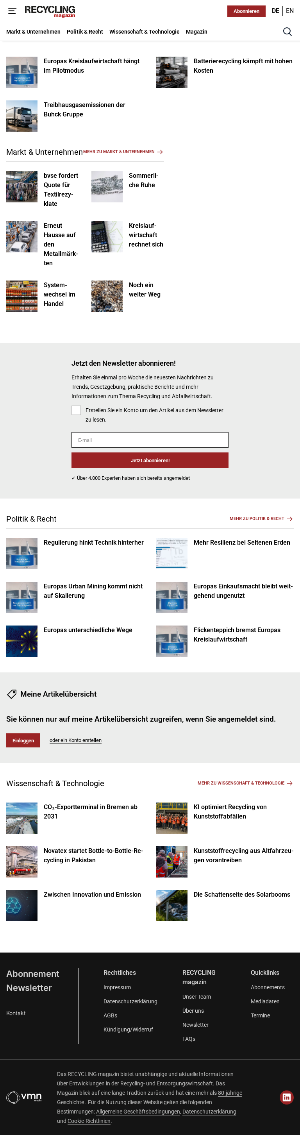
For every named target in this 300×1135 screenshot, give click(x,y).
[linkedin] (287, 1097)
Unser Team (196, 997)
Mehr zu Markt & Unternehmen (119, 151)
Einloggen (23, 741)
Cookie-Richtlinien (89, 1121)
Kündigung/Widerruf (128, 1029)
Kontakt (16, 1013)
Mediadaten (265, 1001)
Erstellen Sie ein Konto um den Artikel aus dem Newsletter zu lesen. (154, 415)
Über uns (193, 1011)
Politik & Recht (31, 519)
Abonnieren (246, 11)
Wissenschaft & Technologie (55, 783)
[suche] (287, 31)
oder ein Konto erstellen (76, 740)
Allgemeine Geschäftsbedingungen (138, 1111)
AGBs (110, 1015)
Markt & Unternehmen (44, 152)
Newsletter (29, 988)
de (275, 10)
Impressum (117, 987)
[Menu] (12, 11)
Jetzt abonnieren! (150, 460)
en (290, 10)
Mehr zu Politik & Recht (257, 518)
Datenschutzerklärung (130, 1001)
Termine (260, 1015)
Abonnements (268, 987)
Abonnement (32, 974)
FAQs (188, 1039)
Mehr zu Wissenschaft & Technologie (241, 783)
